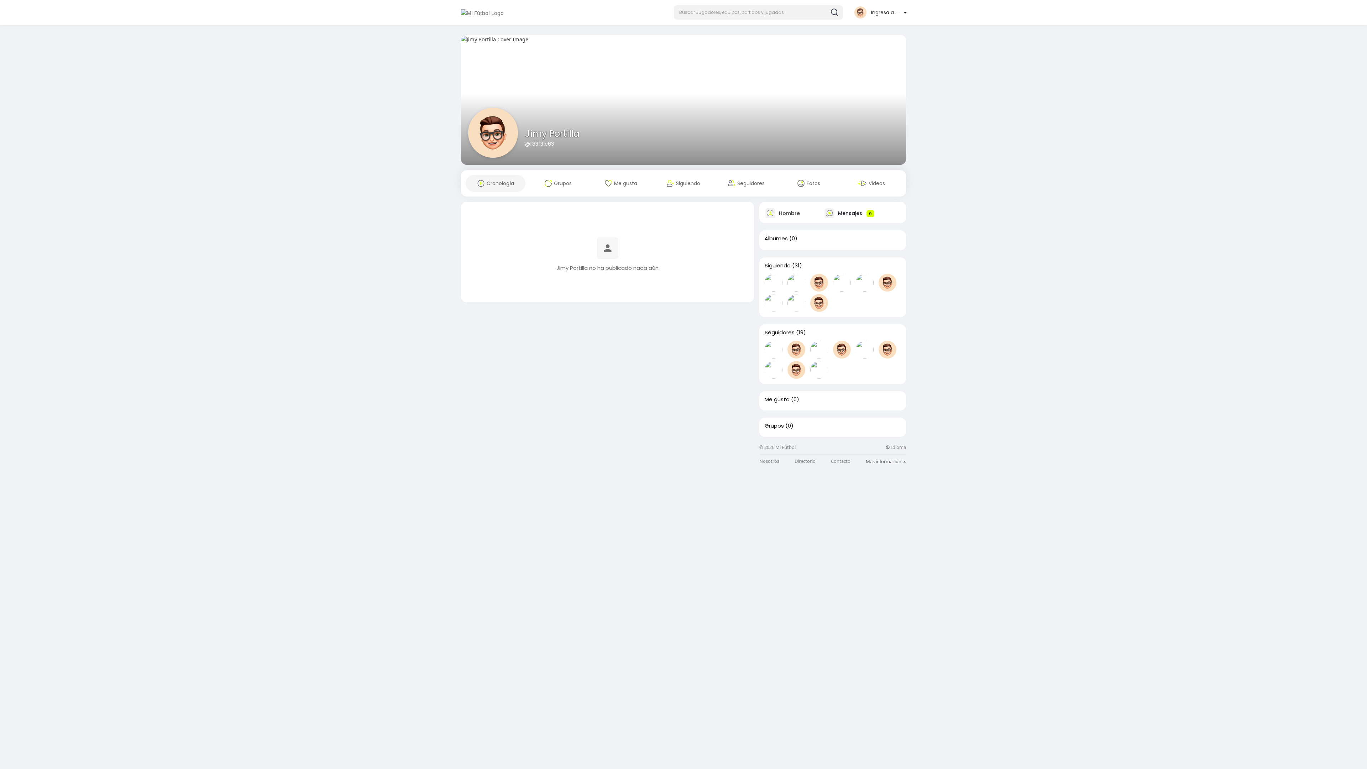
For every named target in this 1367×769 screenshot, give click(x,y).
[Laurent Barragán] (819, 370)
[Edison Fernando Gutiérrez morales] (842, 283)
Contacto (840, 461)
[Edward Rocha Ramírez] (796, 283)
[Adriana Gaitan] (773, 350)
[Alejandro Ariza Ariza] (865, 350)
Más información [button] (884, 461)
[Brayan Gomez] (819, 303)
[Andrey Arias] (773, 283)
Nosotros (769, 461)
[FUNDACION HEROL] (865, 283)
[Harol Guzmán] (773, 303)
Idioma (898, 447)
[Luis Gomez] (887, 350)
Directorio (805, 461)
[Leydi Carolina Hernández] (796, 350)
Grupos (774, 426)
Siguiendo (778, 265)
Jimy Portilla (552, 133)
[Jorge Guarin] (796, 303)
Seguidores (780, 332)
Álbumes (776, 238)
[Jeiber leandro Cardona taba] (819, 283)
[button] (758, 12)
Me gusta (777, 399)
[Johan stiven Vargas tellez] (842, 350)
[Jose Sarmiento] (887, 283)
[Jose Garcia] (819, 350)
